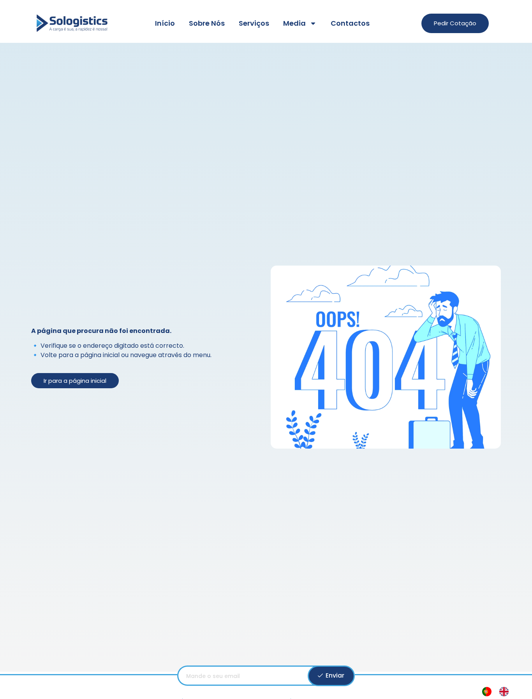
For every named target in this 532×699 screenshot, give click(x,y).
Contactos (350, 23)
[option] (505, 691)
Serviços (254, 23)
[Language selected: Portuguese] (499, 691)
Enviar (334, 675)
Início (165, 23)
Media (294, 23)
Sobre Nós (207, 23)
